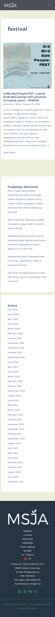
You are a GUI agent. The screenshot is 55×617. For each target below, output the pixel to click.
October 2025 (15, 352)
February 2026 (15, 333)
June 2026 (13, 314)
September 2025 (16, 357)
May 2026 (13, 319)
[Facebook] (19, 591)
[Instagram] (25, 591)
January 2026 (15, 338)
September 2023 (16, 438)
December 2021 (16, 481)
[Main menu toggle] (49, 5)
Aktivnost (8, 104)
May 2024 (13, 405)
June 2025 (13, 362)
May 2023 (13, 453)
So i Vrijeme (27, 554)
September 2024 (16, 390)
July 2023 (13, 448)
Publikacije (27, 543)
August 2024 (14, 395)
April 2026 (13, 323)
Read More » (9, 153)
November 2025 (16, 348)
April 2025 (13, 371)
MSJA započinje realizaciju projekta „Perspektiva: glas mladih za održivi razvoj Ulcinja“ (26, 224)
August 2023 (14, 443)
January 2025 (15, 386)
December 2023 (16, 424)
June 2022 (13, 477)
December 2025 (16, 343)
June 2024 (13, 400)
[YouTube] (30, 591)
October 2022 (15, 467)
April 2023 (13, 457)
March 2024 (14, 410)
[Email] (35, 591)
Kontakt (27, 550)
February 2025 (15, 381)
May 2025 (13, 367)
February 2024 (15, 414)
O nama (27, 535)
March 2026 (14, 328)
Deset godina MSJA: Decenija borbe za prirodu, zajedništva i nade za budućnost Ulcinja (26, 260)
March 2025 (14, 376)
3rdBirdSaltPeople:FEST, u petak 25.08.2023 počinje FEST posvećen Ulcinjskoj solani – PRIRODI (24, 97)
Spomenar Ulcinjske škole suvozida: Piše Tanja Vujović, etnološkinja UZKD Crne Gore (27, 277)
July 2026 (13, 309)
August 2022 (14, 472)
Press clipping (27, 546)
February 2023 (15, 462)
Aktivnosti (27, 539)
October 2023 (15, 433)
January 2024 (15, 419)
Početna (27, 531)
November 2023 (16, 429)
